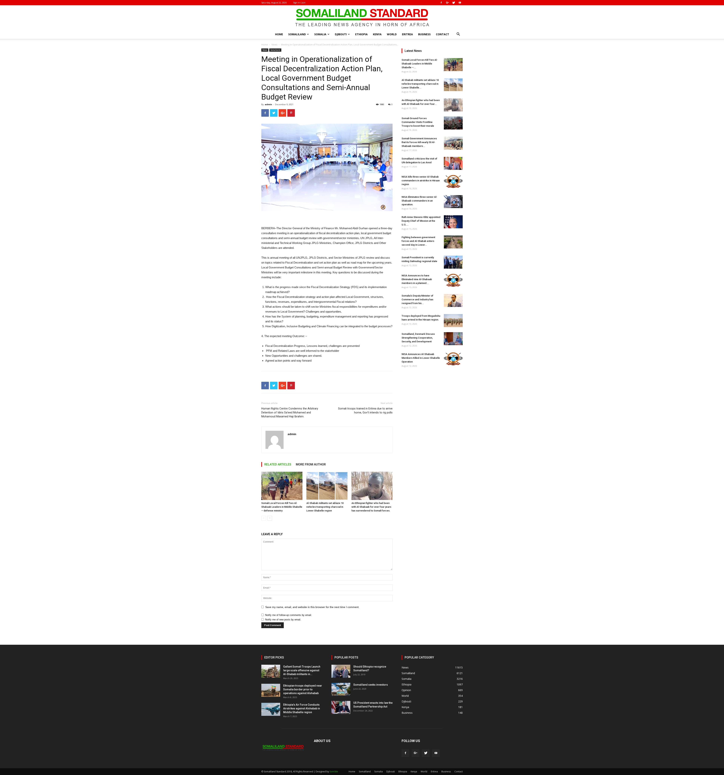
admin (268, 104)
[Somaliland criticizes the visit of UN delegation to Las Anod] (453, 163)
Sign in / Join (299, 2)
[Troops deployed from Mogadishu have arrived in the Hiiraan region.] (453, 320)
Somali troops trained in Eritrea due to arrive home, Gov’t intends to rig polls (365, 410)
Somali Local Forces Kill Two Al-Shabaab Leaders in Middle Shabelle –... (420, 63)
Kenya (377, 34)
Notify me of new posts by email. (283, 619)
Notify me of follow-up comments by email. (288, 615)
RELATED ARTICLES (277, 464)
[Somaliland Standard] (362, 17)
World (392, 34)
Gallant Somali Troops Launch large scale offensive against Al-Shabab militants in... (301, 670)
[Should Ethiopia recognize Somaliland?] (340, 671)
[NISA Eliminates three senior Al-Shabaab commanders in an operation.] (453, 201)
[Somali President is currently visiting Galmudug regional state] (453, 262)
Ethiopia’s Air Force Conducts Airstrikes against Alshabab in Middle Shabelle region (301, 708)
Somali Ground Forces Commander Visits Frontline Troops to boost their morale (418, 122)
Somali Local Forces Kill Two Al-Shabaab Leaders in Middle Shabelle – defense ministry (281, 507)
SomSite (334, 771)
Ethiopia (361, 34)
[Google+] (447, 2)
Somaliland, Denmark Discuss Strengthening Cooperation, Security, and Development (418, 338)
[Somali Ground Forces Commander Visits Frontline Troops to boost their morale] (453, 123)
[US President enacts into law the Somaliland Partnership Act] (340, 707)
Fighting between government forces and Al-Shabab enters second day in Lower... (418, 241)
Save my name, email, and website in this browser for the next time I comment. (312, 607)
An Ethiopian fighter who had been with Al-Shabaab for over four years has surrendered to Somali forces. (371, 507)
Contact (442, 34)
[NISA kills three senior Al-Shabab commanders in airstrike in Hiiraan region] (453, 181)
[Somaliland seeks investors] (340, 689)
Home (279, 34)
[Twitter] (453, 2)
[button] (458, 34)
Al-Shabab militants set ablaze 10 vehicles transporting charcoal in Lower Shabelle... (420, 84)
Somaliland (297, 34)
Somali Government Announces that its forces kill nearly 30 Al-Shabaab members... (419, 142)
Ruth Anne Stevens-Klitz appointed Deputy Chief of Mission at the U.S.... (421, 221)
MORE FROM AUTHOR (311, 464)
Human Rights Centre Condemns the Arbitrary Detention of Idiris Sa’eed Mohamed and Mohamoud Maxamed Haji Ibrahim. (289, 412)
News (274, 44)
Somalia (320, 34)
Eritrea (407, 34)
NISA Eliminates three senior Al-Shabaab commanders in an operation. (419, 200)
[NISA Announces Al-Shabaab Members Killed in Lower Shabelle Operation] (453, 358)
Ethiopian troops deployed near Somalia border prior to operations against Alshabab (302, 689)
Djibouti (341, 34)
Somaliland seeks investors (370, 684)
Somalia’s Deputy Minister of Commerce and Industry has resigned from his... (417, 299)
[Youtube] (460, 2)
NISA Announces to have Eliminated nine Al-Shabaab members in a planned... (417, 279)
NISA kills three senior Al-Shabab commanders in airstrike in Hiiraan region (421, 180)
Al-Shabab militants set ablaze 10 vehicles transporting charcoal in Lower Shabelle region (325, 507)
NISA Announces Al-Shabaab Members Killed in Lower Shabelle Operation (421, 358)
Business (424, 34)
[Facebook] (441, 2)
